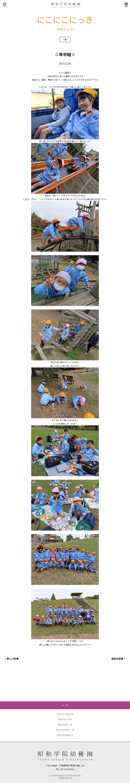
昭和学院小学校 (65, 719)
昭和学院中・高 (65, 724)
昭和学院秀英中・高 (65, 729)
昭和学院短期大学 (65, 735)
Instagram (4, 6)
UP (67, 705)
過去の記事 (117, 658)
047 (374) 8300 (67, 769)
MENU (126, 6)
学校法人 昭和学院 (65, 714)
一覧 (64, 39)
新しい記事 (13, 658)
